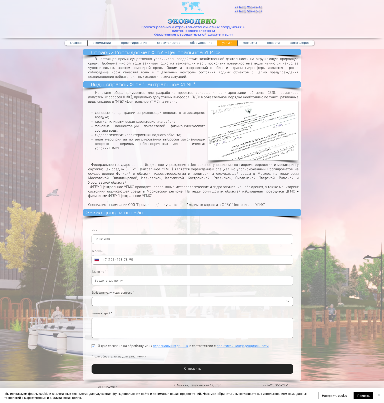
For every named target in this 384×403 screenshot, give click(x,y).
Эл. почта (99, 272)
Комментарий (102, 313)
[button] (168, 43)
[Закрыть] (378, 395)
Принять (363, 395)
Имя (94, 230)
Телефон (97, 251)
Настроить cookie (334, 395)
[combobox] (192, 301)
